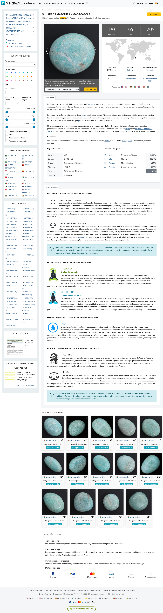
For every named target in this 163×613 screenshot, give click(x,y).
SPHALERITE (29, 301)
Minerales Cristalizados (19, 21)
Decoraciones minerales (18, 18)
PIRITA (10, 285)
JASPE (10, 264)
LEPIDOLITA (29, 270)
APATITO (28, 218)
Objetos (56, 10)
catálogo (47, 10)
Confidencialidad (56, 590)
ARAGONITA (12, 221)
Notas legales (43, 590)
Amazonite (150, 70)
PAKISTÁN (12, 186)
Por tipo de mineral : (9, 98)
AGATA (11, 209)
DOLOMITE (12, 246)
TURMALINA (29, 304)
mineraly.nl (105, 598)
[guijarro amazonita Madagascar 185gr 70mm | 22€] (53, 427)
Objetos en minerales (17, 24)
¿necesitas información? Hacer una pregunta (62, 89)
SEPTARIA (28, 298)
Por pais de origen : (26, 98)
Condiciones (32, 590)
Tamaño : (8, 124)
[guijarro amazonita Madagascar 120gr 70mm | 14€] (53, 463)
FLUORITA (28, 249)
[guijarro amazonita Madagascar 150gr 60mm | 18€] (83, 502)
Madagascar (131, 78)
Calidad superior (14, 43)
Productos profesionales (19, 46)
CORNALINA (12, 230)
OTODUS (28, 282)
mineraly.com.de (63, 598)
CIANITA (28, 227)
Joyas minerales (15, 31)
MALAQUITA (12, 276)
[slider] (6, 112)
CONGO (28, 162)
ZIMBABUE (29, 196)
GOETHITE (29, 255)
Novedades (11, 40)
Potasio (112, 163)
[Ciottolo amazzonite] (135, 86)
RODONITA (12, 292)
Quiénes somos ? (70, 590)
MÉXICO (12, 183)
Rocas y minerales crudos (19, 15)
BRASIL (12, 162)
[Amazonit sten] (148, 86)
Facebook (58, 594)
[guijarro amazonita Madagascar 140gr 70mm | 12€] (126, 427)
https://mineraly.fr (118, 594)
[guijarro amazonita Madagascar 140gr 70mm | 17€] (151, 427)
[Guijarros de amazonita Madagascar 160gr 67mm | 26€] (151, 463)
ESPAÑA (29, 165)
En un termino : (10, 89)
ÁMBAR (11, 325)
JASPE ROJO (12, 319)
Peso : (7, 116)
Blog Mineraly (45, 594)
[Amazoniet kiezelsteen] (139, 86)
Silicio (111, 159)
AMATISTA (29, 209)
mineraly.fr (32, 598)
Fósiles (11, 28)
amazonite (50, 440)
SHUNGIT (11, 301)
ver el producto (53, 448)
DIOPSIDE (28, 239)
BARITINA (11, 224)
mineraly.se (133, 598)
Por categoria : (10, 61)
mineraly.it (78, 598)
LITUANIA (29, 171)
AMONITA (28, 212)
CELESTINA (12, 227)
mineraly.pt (119, 598)
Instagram (69, 594)
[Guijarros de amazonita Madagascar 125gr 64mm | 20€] (77, 463)
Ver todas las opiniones (26, 386)
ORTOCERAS (12, 282)
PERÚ (28, 183)
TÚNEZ (11, 189)
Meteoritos (12, 34)
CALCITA (28, 224)
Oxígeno (112, 155)
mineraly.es (92, 598)
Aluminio (112, 167)
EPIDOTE (28, 246)
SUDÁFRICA (12, 196)
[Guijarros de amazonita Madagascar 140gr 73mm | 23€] (102, 427)
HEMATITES (12, 261)
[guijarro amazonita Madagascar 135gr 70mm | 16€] (54, 502)
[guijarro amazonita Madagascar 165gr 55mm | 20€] (139, 502)
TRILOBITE (12, 304)
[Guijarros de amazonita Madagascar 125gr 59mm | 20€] (77, 427)
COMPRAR (154, 14)
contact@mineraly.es (98, 594)
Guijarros (66, 10)
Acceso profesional (102, 590)
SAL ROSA (12, 298)
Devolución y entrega (85, 590)
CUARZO (28, 230)
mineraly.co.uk (46, 598)
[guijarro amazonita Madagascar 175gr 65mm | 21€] (126, 463)
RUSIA (28, 186)
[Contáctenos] (87, 3)
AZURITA (28, 221)
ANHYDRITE (12, 218)
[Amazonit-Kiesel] (131, 86)
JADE (27, 261)
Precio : (8, 109)
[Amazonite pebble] (126, 86)
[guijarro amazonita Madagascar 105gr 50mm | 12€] (111, 502)
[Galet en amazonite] (122, 86)
